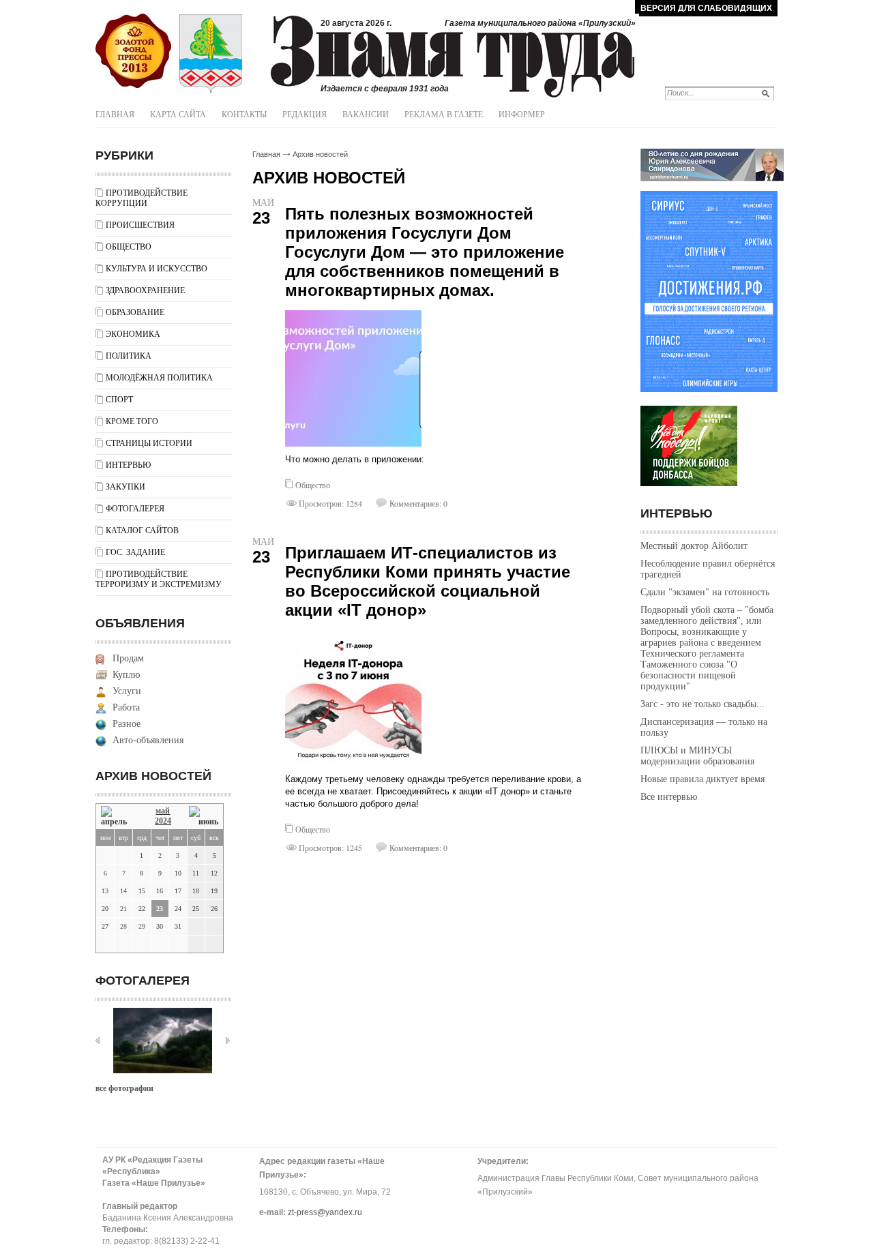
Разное (126, 724)
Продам (128, 658)
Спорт (119, 399)
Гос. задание (135, 552)
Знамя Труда (133, 51)
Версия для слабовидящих (706, 8)
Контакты (244, 114)
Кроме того (132, 421)
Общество (128, 247)
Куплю (126, 675)
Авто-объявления (148, 740)
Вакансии (365, 114)
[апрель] (118, 816)
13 (105, 891)
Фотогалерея (135, 508)
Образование (135, 312)
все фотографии (124, 1088)
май (163, 811)
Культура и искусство (156, 268)
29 (141, 926)
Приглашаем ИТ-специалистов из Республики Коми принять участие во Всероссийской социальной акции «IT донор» (427, 581)
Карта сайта (178, 114)
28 (123, 926)
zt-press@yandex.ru (325, 1212)
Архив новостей (320, 154)
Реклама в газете (443, 114)
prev (97, 1040)
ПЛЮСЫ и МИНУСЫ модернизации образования (697, 755)
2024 (163, 821)
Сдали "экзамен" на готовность (704, 592)
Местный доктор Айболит (694, 546)
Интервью (128, 465)
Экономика (133, 334)
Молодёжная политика (159, 378)
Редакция (304, 114)
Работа (126, 707)
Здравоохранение (145, 290)
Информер (522, 114)
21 (123, 908)
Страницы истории (149, 443)
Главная (114, 114)
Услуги (127, 691)
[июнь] (203, 816)
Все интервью (668, 797)
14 (123, 891)
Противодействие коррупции (141, 198)
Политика (128, 356)
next (228, 1040)
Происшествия (140, 225)
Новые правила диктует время (702, 779)
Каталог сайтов (142, 530)
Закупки (125, 487)
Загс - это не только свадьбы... (702, 704)
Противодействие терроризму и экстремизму (158, 579)
